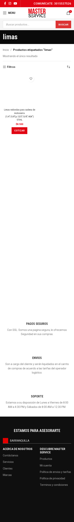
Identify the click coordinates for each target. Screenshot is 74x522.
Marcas (7, 474)
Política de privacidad (52, 478)
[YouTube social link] (15, 3)
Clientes (8, 468)
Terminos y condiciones (54, 484)
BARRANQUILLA (19, 440)
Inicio (6, 49)
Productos (46, 458)
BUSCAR (63, 24)
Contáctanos (10, 455)
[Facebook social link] (5, 3)
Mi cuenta (46, 465)
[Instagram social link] (9, 3)
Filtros (11, 66)
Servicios (8, 461)
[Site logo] (37, 12)
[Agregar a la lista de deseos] (31, 78)
